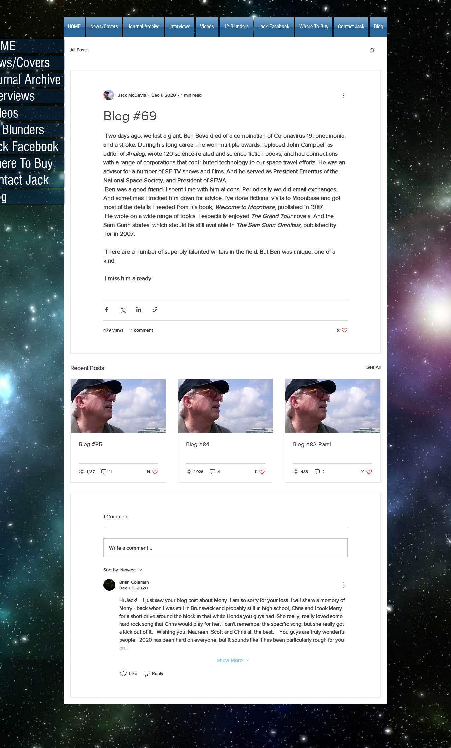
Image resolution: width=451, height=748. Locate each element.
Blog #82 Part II (313, 444)
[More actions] (344, 95)
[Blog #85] (118, 406)
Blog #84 (197, 444)
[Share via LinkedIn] (139, 309)
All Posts (79, 49)
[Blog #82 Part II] (332, 406)
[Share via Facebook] (106, 309)
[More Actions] (344, 585)
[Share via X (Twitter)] (123, 309)
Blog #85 (90, 444)
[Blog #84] (225, 406)
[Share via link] (155, 309)
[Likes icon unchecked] (123, 674)
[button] (372, 50)
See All (373, 367)
